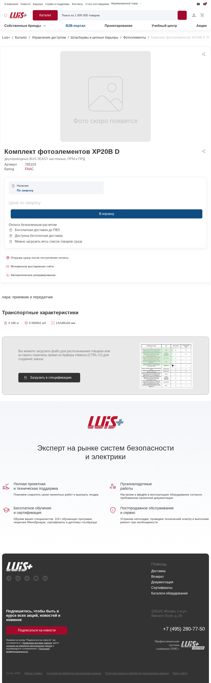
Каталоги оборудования (169, 593)
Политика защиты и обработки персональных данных (137, 673)
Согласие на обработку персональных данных (74, 673)
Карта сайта (180, 673)
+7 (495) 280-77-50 (184, 628)
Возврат (157, 576)
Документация (162, 582)
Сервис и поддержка (57, 4)
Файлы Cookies (33, 673)
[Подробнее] (182, 15)
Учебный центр (164, 25)
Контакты (77, 4)
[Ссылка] (74, 567)
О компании (11, 4)
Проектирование (118, 25)
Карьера (38, 4)
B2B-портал (75, 25)
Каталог (21, 37)
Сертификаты (161, 587)
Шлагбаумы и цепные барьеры (94, 37)
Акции (201, 25)
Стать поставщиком (97, 4)
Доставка (158, 571)
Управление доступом (49, 37)
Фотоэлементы (134, 37)
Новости (25, 4)
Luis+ (6, 37)
